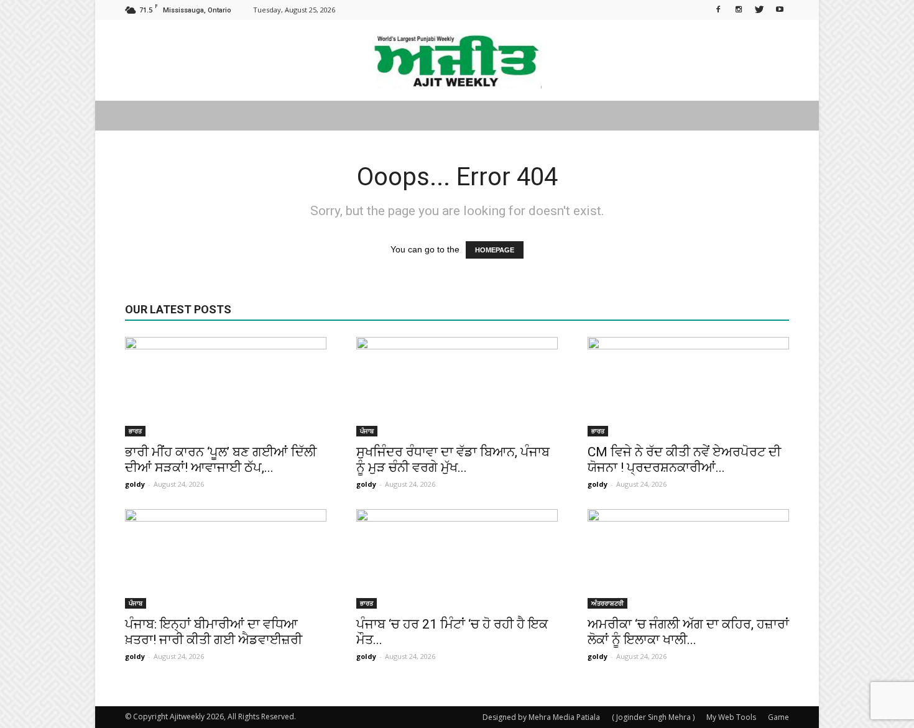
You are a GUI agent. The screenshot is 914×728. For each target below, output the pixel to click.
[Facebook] (718, 8)
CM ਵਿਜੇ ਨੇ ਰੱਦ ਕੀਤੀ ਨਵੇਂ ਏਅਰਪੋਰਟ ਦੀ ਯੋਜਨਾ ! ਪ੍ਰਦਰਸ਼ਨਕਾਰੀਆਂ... (684, 460)
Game (778, 717)
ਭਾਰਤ (135, 430)
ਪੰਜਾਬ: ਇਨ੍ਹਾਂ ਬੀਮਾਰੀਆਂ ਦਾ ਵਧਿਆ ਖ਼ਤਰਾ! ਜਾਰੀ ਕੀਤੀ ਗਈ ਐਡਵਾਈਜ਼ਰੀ (213, 632)
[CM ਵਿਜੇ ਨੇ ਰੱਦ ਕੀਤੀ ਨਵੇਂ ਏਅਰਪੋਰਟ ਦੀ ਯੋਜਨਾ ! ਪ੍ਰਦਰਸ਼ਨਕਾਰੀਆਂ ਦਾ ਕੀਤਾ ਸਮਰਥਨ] (688, 386)
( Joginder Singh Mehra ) (653, 717)
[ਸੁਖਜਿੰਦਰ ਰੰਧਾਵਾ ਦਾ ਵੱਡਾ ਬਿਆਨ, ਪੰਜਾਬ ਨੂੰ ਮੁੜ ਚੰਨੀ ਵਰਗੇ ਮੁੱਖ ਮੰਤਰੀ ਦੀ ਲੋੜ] (457, 386)
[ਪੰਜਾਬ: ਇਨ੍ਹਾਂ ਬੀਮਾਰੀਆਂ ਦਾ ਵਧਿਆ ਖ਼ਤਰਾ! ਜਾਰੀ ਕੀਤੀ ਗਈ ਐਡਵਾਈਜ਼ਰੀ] (225, 559)
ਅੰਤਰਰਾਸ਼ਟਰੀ (607, 603)
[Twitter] (759, 8)
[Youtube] (779, 8)
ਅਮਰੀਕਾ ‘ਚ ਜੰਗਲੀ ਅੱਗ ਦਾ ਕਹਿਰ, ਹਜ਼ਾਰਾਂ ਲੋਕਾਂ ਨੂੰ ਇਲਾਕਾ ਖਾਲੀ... (688, 632)
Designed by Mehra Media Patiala (541, 717)
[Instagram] (738, 8)
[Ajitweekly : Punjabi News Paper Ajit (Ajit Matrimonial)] (457, 61)
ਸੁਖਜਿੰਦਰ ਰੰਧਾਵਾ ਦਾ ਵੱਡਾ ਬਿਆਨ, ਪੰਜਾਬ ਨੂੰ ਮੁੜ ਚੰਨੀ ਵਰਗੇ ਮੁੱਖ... (453, 460)
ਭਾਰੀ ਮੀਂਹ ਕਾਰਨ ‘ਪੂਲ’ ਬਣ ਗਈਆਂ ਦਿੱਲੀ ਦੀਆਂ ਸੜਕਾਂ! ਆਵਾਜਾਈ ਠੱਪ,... (220, 460)
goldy (135, 484)
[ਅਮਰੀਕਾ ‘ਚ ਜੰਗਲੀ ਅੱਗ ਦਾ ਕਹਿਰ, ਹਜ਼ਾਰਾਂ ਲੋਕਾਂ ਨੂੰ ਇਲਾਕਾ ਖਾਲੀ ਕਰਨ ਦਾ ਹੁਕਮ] (688, 559)
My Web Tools (731, 717)
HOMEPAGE (494, 250)
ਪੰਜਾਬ (367, 430)
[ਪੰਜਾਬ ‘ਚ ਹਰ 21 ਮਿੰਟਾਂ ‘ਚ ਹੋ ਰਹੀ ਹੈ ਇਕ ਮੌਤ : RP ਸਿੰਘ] (457, 559)
